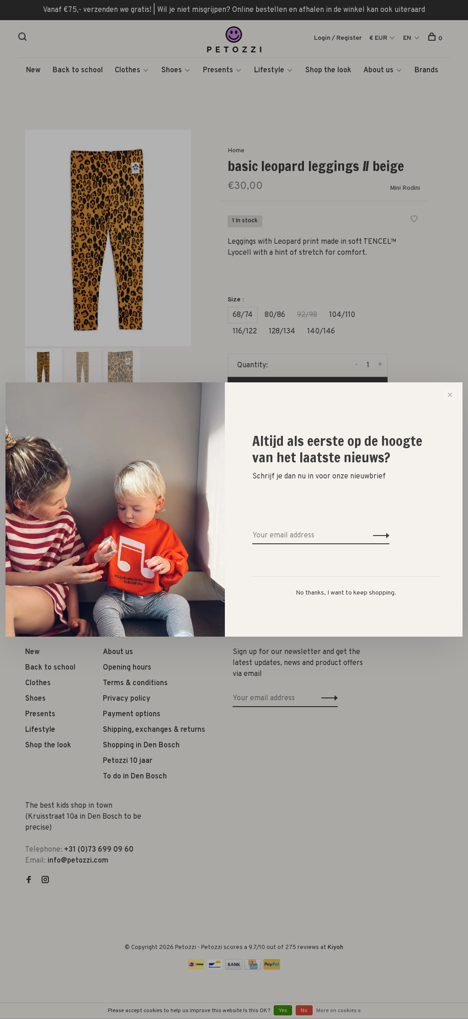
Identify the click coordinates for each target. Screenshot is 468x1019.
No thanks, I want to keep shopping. (346, 593)
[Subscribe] (378, 536)
